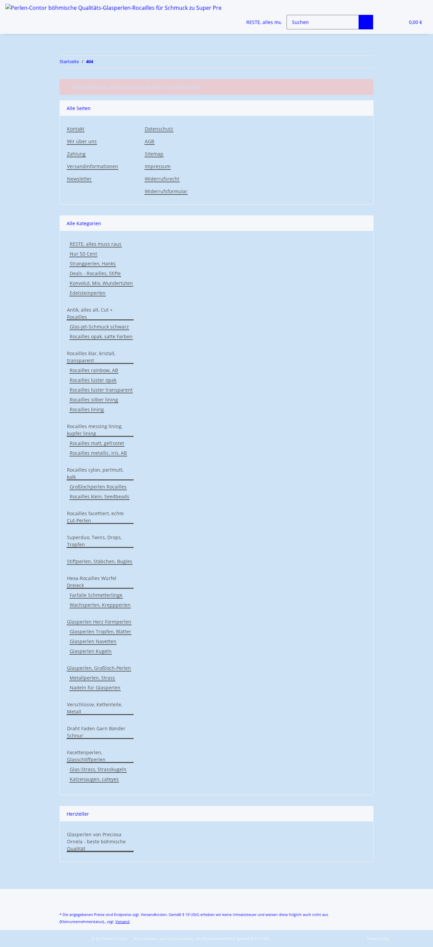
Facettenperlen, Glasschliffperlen (86, 756)
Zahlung (76, 154)
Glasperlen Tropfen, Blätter (100, 631)
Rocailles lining (87, 409)
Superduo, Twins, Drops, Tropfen (94, 541)
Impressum (157, 166)
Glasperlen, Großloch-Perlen (99, 668)
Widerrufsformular (166, 191)
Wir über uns (82, 141)
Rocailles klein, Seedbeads (99, 496)
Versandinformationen (92, 166)
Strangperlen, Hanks (93, 263)
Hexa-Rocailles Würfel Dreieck (91, 581)
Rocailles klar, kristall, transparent (91, 357)
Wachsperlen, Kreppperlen (100, 605)
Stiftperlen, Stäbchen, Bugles (99, 561)
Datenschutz (159, 129)
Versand (122, 921)
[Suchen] (366, 22)
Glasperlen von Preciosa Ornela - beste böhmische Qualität (96, 841)
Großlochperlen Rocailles (98, 486)
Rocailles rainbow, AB (94, 370)
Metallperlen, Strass (92, 678)
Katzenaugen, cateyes (94, 779)
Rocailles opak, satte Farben (101, 336)
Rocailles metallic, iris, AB (98, 453)
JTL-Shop (398, 938)
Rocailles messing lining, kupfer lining (94, 430)
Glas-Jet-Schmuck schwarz (99, 326)
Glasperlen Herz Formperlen (99, 622)
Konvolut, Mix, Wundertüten (101, 283)
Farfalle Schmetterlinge (96, 595)
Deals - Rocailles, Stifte (95, 273)
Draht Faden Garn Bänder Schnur (96, 732)
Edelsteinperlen (88, 293)
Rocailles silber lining (94, 399)
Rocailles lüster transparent (101, 390)
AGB (149, 141)
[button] (386, 22)
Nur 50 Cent (83, 254)
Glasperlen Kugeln (91, 651)
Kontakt (75, 129)
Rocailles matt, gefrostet (97, 443)
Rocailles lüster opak (93, 380)
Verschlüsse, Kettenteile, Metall (94, 708)
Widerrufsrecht (162, 179)
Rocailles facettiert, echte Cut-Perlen (95, 517)
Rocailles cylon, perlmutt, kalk (95, 473)
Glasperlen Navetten (93, 641)
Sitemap (154, 154)
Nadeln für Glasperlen (95, 687)
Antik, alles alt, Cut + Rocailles (90, 313)
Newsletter (79, 179)
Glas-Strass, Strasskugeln (98, 769)
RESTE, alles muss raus (95, 244)
